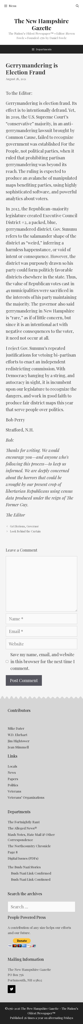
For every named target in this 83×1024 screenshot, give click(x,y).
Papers (13, 779)
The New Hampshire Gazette (41, 24)
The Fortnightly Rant (24, 822)
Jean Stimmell (18, 747)
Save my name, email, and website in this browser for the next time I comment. (42, 661)
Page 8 (13, 852)
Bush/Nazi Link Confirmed (31, 873)
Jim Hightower (19, 741)
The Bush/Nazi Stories (24, 867)
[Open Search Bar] (77, 6)
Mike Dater (16, 728)
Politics (13, 785)
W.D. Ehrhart (17, 735)
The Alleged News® (22, 828)
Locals (12, 766)
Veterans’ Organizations (26, 797)
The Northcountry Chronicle (29, 846)
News (12, 772)
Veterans (14, 791)
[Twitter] (11, 989)
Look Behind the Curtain (25, 531)
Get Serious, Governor (24, 526)
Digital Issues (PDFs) (23, 858)
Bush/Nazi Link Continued (30, 879)
